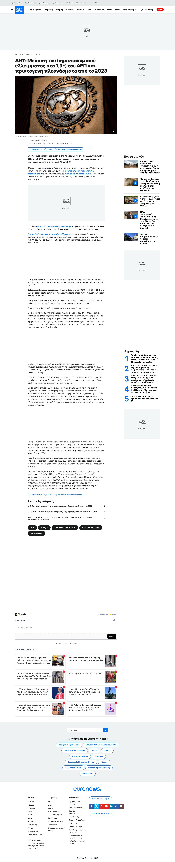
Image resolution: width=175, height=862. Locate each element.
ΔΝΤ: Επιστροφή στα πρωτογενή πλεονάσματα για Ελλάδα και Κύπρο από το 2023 (60, 506)
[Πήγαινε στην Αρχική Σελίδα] (19, 10)
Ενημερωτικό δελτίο (100, 813)
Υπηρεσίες (52, 797)
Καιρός (51, 808)
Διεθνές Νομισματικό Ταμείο (78, 173)
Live (160, 9)
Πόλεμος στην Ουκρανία (74, 750)
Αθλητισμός (87, 773)
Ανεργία (44, 527)
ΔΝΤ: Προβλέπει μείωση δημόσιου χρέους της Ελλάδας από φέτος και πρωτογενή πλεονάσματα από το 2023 (60, 518)
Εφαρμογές (52, 818)
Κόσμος (59, 9)
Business (70, 9)
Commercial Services (77, 807)
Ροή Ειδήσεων (35, 9)
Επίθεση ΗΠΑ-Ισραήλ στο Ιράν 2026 (101, 745)
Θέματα (31, 797)
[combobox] (103, 3)
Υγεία (117, 9)
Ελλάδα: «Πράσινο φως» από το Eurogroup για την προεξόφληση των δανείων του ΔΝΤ (62, 512)
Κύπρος (104, 762)
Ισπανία (107, 750)
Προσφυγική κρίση (80, 756)
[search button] (91, 3)
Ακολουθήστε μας (55, 815)
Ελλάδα (37, 54)
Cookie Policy (74, 817)
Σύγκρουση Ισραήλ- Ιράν (69, 745)
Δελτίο (50, 805)
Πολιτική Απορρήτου (77, 820)
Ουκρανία (99, 756)
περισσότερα (74, 797)
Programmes (33, 831)
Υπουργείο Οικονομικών (65, 527)
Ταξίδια (80, 9)
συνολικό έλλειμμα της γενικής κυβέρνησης (50, 234)
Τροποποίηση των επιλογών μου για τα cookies (77, 840)
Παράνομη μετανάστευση (99, 768)
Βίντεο (30, 828)
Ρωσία (94, 750)
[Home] (16, 54)
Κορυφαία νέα (134, 156)
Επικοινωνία (73, 823)
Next (89, 9)
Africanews (52, 825)
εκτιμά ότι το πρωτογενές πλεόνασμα (54, 226)
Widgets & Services (55, 821)
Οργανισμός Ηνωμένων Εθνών (81, 762)
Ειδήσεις (22, 54)
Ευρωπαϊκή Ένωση (73, 768)
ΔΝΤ (32, 527)
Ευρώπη (49, 9)
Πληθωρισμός (36, 533)
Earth (109, 9)
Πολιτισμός (99, 9)
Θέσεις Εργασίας (75, 826)
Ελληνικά (17, 3)
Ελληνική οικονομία (90, 527)
